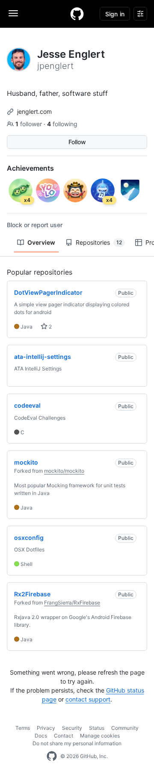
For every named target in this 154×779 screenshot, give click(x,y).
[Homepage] (77, 14)
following (62, 123)
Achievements (30, 168)
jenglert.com (34, 111)
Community (125, 728)
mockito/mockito (64, 471)
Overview (41, 242)
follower (29, 123)
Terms (22, 728)
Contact (63, 735)
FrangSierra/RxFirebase (72, 602)
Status (96, 728)
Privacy (46, 728)
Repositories (99, 242)
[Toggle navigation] (13, 13)
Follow (77, 141)
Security (72, 728)
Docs (41, 735)
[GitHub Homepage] (52, 756)
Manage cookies (100, 735)
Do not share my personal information (77, 743)
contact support (87, 699)
